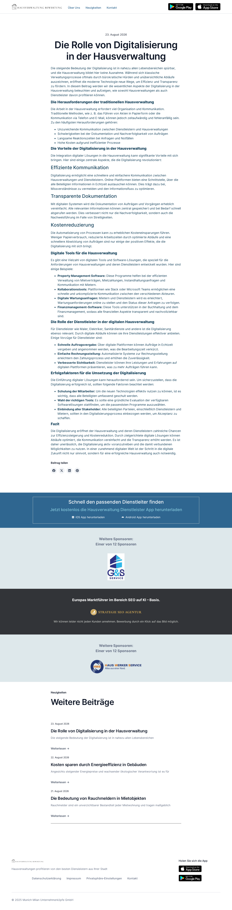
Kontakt (112, 7)
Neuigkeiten (93, 7)
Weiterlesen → (60, 748)
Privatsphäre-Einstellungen (104, 878)
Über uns (74, 7)
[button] (54, 471)
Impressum (74, 878)
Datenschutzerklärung (46, 878)
